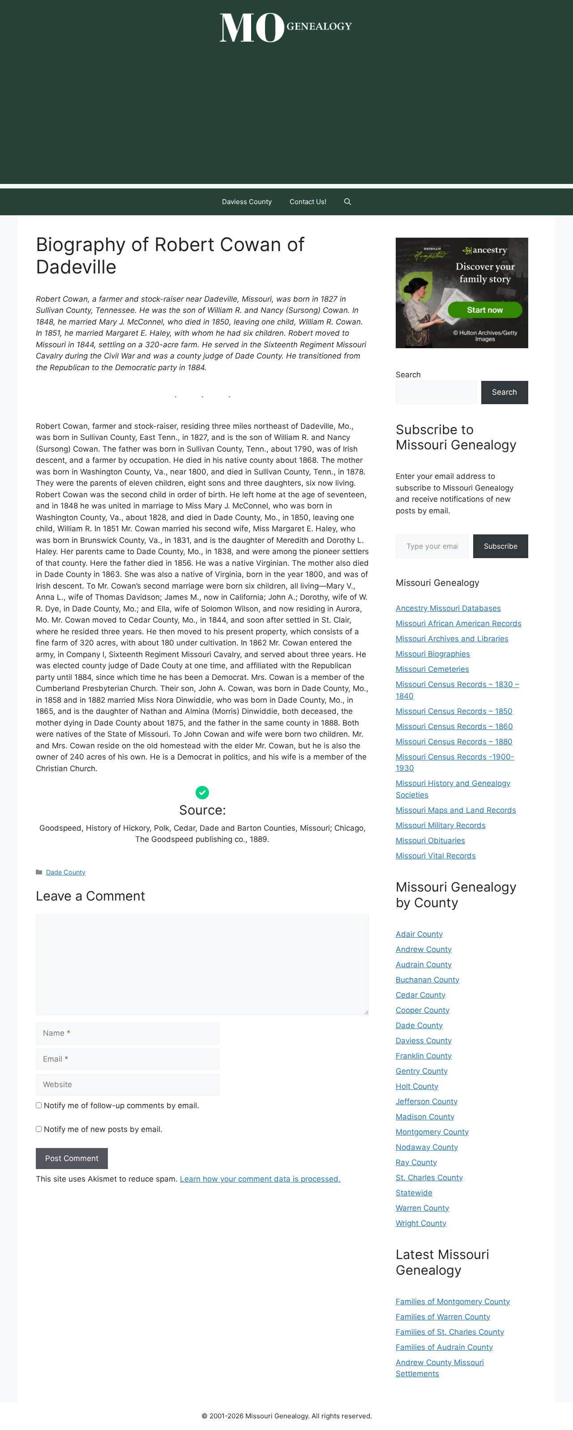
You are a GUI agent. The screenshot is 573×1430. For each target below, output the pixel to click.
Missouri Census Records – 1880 (454, 741)
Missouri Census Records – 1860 (454, 726)
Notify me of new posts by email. (103, 1129)
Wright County (421, 1223)
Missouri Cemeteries (432, 669)
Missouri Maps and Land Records (456, 810)
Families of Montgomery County (453, 1301)
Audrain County (424, 964)
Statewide (414, 1192)
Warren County (422, 1208)
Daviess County (247, 201)
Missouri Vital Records (436, 855)
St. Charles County (429, 1177)
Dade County (66, 872)
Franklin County (424, 1055)
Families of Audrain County (444, 1347)
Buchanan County (427, 979)
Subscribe (500, 546)
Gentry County (422, 1071)
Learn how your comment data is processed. (260, 1178)
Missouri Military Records (441, 825)
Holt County (417, 1086)
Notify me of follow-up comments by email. (121, 1105)
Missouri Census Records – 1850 (454, 711)
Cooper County (422, 1010)
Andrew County (424, 949)
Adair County (419, 934)
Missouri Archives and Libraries (452, 638)
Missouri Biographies (433, 653)
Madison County (425, 1116)
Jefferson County (427, 1101)
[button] (347, 201)
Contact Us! (308, 201)
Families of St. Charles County (450, 1332)
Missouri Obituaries (430, 840)
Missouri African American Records (459, 623)
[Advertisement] (286, 121)
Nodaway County (427, 1147)
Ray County (416, 1162)
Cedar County (420, 994)
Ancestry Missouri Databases (448, 608)
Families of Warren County (443, 1316)
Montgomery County (432, 1131)
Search (408, 374)
